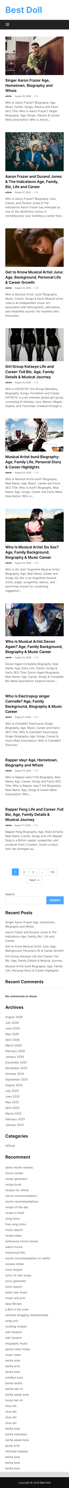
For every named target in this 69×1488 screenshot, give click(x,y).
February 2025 (15, 1119)
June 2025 (12, 1096)
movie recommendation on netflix (27, 1258)
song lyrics (12, 1218)
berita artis (12, 1366)
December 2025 (16, 1062)
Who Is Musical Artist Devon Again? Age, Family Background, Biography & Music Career (34, 646)
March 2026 (13, 1045)
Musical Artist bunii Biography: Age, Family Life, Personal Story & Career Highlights (33, 462)
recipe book (13, 1184)
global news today (17, 1349)
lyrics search (13, 1286)
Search (10, 894)
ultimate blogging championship (26, 1315)
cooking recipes (16, 1326)
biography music (16, 1343)
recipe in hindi (14, 1213)
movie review (14, 1173)
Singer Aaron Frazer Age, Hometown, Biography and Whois (29, 85)
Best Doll (23, 10)
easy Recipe (13, 1303)
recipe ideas (13, 1235)
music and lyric (15, 1298)
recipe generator (16, 1179)
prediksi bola (14, 1377)
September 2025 (16, 1079)
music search (14, 1230)
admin (8, 96)
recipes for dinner (17, 1190)
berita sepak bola (17, 1394)
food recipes (13, 1269)
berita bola (12, 1360)
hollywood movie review (21, 1241)
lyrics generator (15, 1281)
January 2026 (14, 1056)
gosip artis (12, 1445)
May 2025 (12, 1102)
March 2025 (13, 1113)
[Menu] (7, 24)
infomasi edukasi (16, 1451)
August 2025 (14, 1085)
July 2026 (12, 1022)
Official (10, 1146)
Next (34, 880)
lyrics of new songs (18, 1275)
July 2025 (12, 1091)
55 (52, 872)
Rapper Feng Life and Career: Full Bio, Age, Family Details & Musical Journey (34, 814)
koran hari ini (14, 1400)
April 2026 (12, 1039)
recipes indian (14, 1264)
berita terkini (13, 1383)
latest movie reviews (19, 1167)
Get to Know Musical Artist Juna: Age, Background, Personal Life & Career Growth (34, 277)
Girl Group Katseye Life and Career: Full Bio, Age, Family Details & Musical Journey (29, 371)
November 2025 (16, 1068)
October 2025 (14, 1074)
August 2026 (14, 1017)
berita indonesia (16, 1434)
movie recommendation (21, 1196)
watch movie (13, 1247)
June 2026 (12, 1028)
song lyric (11, 1320)
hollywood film (15, 1252)
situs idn (10, 1406)
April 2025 (12, 1108)
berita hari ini (14, 1389)
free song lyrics (15, 1224)
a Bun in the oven (16, 1309)
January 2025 (14, 1125)
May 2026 (12, 1034)
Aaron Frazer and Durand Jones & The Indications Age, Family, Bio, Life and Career (33, 181)
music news (13, 1355)
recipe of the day (16, 1207)
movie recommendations (21, 1201)
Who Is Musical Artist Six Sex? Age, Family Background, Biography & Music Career (32, 552)
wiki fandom (13, 1332)
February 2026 (15, 1051)
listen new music (16, 1292)
